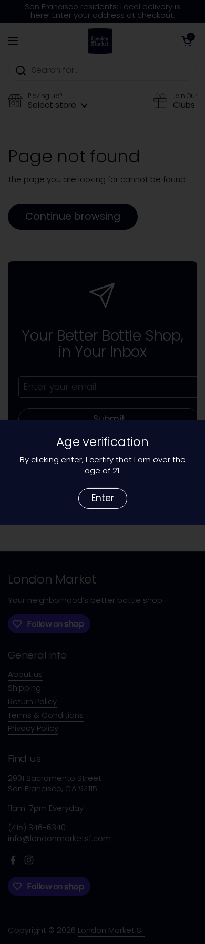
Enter (102, 498)
